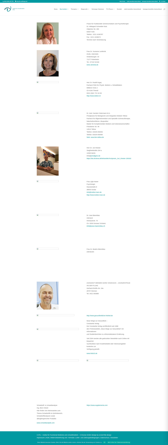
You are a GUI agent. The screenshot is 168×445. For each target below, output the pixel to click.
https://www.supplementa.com (97, 405)
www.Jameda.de (92, 65)
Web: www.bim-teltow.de (95, 137)
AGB (47, 438)
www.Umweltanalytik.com (46, 423)
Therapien (74, 9)
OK (104, 442)
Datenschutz (104, 438)
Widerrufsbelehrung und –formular (62, 438)
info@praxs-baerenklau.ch (96, 226)
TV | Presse (109, 9)
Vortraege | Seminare (98, 9)
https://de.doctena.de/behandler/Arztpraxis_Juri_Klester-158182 (109, 158)
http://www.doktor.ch (94, 96)
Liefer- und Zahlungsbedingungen (87, 438)
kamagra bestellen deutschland (150, 1)
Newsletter (114, 438)
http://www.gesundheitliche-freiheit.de (100, 315)
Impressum (41, 438)
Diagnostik (84, 9)
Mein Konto (122, 1)
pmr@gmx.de (95, 156)
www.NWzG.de (92, 353)
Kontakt (119, 9)
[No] (166, 442)
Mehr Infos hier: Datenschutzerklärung (119, 442)
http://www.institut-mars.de (96, 195)
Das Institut (63, 9)
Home (55, 9)
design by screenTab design (101, 435)
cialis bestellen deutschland (134, 1)
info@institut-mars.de (94, 192)
